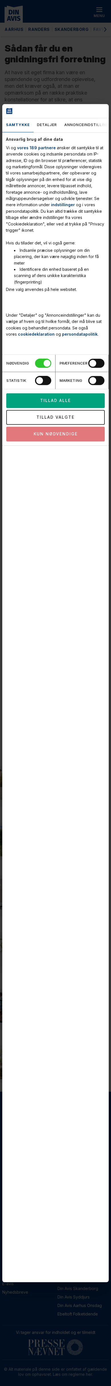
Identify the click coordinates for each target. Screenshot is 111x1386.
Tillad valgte (55, 417)
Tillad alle (55, 400)
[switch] (96, 363)
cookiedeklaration (36, 334)
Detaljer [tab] (47, 125)
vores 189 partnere (36, 147)
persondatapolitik (80, 334)
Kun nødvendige (56, 434)
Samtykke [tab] (18, 125)
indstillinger (63, 205)
